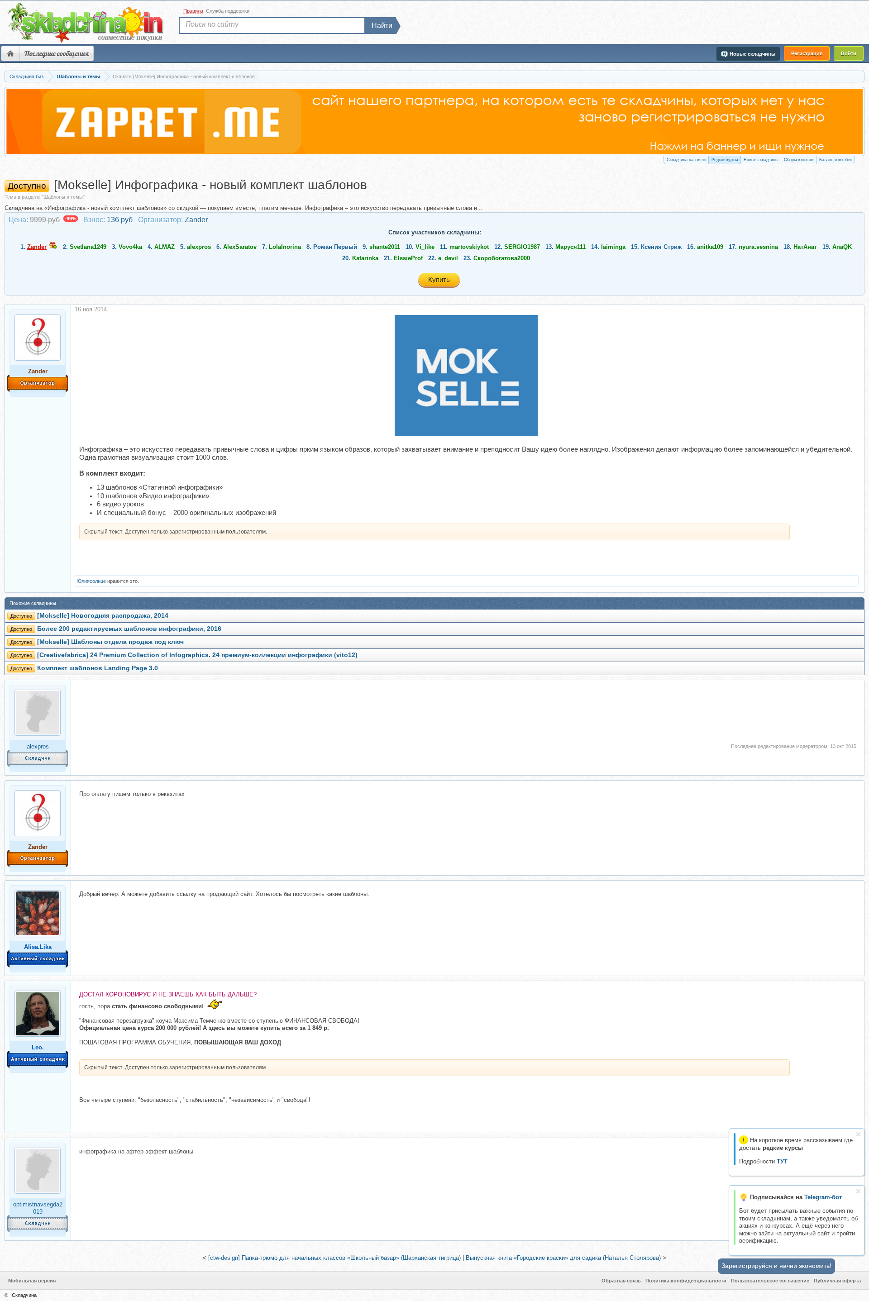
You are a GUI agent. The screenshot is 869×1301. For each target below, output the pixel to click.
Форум (10, 53)
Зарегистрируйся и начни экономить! (776, 1265)
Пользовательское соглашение (770, 1280)
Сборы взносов (798, 159)
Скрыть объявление (858, 1134)
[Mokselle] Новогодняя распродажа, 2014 (102, 615)
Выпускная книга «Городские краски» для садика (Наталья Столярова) (563, 1257)
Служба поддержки (227, 11)
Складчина (24, 1295)
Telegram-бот (823, 1197)
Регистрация (806, 53)
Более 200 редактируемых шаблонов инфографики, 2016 (129, 628)
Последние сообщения (56, 53)
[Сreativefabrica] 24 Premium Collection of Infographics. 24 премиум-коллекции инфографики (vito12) (197, 655)
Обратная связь (621, 1280)
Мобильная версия (32, 1280)
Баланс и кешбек (835, 159)
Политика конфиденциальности (685, 1280)
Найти (382, 25)
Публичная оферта (837, 1280)
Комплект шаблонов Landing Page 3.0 (97, 668)
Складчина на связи (686, 159)
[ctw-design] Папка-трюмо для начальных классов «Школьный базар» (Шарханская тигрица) (334, 1257)
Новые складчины (761, 159)
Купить (439, 279)
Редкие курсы (724, 159)
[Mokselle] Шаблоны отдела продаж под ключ (110, 642)
